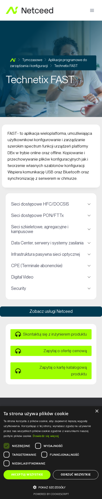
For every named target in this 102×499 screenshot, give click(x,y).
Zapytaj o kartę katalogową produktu (63, 370)
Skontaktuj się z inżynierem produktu (55, 334)
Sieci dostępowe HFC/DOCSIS (50, 204)
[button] (51, 487)
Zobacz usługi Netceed (51, 311)
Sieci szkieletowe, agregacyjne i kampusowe (50, 229)
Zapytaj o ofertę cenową (65, 350)
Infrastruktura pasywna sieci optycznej (50, 254)
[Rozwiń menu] (92, 10)
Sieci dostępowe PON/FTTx (50, 215)
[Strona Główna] (13, 60)
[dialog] (51, 452)
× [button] (96, 411)
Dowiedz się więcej (46, 436)
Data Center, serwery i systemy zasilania (50, 243)
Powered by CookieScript (51, 494)
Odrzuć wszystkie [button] (76, 474)
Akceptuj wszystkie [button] (27, 474)
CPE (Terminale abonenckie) (50, 265)
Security (50, 288)
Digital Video (50, 277)
